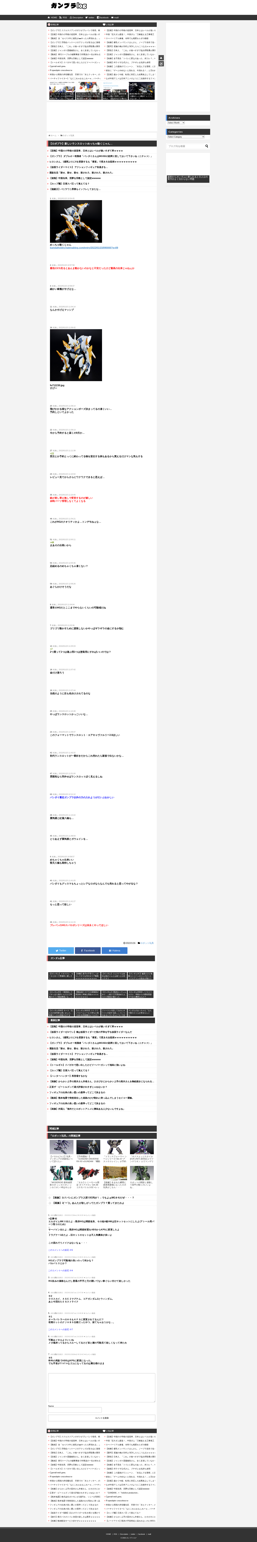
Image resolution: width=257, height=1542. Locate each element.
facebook (104, 17)
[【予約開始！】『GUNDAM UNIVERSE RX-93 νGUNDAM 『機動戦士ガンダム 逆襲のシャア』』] (88, 1147)
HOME (54, 17)
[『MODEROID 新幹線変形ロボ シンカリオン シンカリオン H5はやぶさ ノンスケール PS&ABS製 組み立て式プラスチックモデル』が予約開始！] (61, 1173)
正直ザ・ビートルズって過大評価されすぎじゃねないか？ (78, 1087)
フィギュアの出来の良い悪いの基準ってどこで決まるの (77, 1092)
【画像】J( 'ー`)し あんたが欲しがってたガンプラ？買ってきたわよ (88, 1203)
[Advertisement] (102, 110)
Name (51, 1406)
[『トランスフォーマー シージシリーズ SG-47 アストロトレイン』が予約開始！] (115, 1147)
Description (78, 17)
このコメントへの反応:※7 (60, 1329)
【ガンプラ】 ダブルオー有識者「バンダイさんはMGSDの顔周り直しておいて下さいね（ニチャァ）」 (101, 156)
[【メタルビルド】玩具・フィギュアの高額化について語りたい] (61, 1147)
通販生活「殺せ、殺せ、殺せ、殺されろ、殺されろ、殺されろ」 (81, 172)
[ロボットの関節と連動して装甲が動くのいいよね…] (141, 1173)
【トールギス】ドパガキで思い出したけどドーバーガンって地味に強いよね (87, 1065)
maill (116, 17)
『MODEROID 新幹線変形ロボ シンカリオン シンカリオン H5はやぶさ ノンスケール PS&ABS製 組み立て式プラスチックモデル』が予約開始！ (61, 1188)
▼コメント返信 (89, 1215)
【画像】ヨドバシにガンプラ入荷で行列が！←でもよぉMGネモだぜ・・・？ (93, 1197)
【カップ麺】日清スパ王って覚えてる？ (69, 183)
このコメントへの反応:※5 (60, 1250)
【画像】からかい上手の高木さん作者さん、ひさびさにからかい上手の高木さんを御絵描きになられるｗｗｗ (102, 1081)
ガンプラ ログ (131, 1538)
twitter (91, 17)
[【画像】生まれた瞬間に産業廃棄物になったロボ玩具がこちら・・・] (115, 1173)
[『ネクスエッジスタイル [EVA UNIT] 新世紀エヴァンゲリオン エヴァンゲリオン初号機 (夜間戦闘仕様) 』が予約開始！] (141, 1147)
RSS (65, 17)
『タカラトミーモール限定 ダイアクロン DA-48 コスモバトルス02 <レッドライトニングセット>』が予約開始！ (87, 1187)
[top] (161, 57)
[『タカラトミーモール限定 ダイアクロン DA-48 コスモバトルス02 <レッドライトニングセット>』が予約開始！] (88, 1173)
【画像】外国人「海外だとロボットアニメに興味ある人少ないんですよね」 (87, 1109)
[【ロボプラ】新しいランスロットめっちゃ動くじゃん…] (114, 950)
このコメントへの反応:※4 (60, 1270)
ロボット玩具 (147, 943)
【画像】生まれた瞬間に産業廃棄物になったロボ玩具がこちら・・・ (114, 1184)
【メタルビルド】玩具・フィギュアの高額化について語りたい (61, 1159)
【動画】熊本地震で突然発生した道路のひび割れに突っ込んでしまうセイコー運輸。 (91, 1098)
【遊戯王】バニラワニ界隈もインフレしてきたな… (75, 189)
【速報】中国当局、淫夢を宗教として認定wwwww (75, 178)
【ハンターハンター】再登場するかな (68, 1076)
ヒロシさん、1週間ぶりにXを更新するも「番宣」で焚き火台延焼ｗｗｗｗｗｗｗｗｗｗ (93, 161)
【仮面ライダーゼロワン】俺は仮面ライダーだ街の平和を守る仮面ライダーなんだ (90, 1032)
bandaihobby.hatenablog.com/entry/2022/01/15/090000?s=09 (84, 247)
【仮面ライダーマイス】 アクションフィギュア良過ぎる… (78, 167)
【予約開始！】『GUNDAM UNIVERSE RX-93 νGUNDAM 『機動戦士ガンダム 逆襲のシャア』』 (88, 1161)
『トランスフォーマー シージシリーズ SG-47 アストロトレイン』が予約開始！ (115, 1160)
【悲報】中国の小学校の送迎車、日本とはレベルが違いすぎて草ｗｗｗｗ (86, 150)
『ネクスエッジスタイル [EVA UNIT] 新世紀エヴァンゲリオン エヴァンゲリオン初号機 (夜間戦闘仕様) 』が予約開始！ (141, 1161)
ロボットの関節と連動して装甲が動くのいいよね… (141, 1184)
